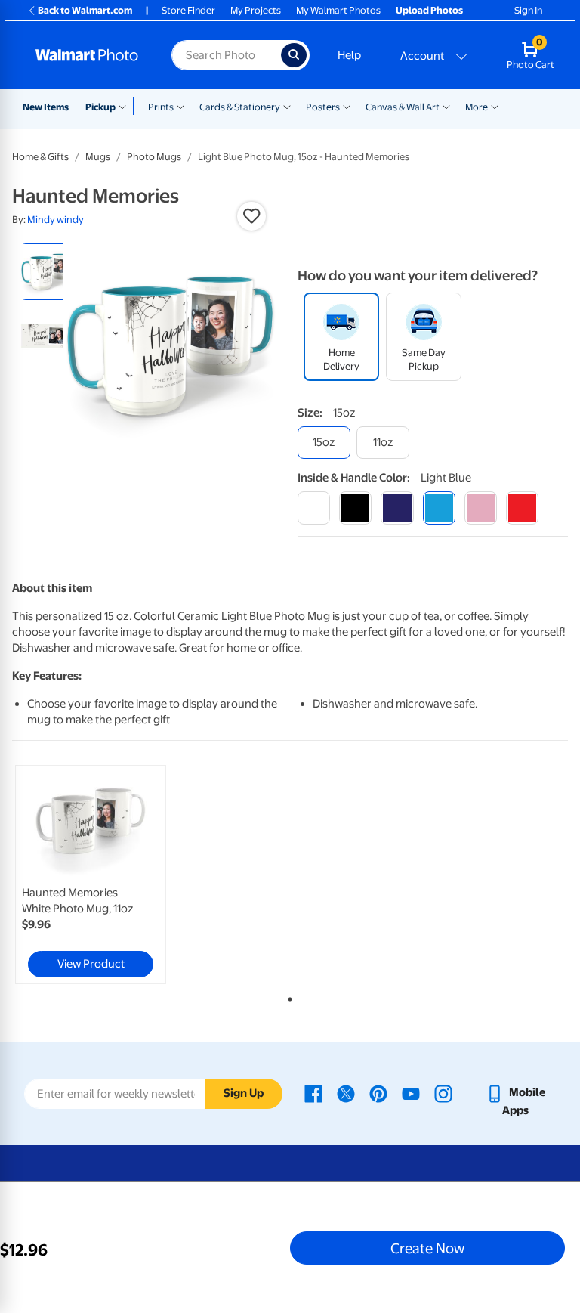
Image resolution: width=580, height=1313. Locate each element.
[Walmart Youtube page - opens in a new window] (411, 1092)
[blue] (397, 507)
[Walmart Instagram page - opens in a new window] (443, 1092)
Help (349, 55)
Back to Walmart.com (85, 10)
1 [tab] (287, 996)
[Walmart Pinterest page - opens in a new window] (378, 1092)
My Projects (255, 10)
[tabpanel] (105, 874)
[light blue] (439, 507)
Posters (323, 107)
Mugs (97, 157)
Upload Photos (429, 10)
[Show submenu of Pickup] (126, 106)
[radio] (48, 271)
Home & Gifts (40, 157)
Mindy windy (55, 219)
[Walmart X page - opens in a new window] (346, 1092)
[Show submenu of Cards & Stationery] (287, 106)
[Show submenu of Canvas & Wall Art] (446, 106)
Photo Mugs (154, 157)
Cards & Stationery (239, 107)
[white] (314, 507)
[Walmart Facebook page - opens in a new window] (313, 1092)
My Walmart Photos (338, 10)
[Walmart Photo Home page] (87, 55)
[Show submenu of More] (494, 106)
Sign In (528, 10)
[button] (251, 216)
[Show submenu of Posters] (346, 106)
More (476, 107)
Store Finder (188, 10)
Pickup (100, 107)
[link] (90, 874)
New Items (46, 107)
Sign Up (244, 1093)
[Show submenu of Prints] (180, 106)
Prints (161, 107)
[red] (522, 507)
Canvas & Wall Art (403, 107)
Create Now (427, 1248)
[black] (355, 507)
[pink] (480, 507)
